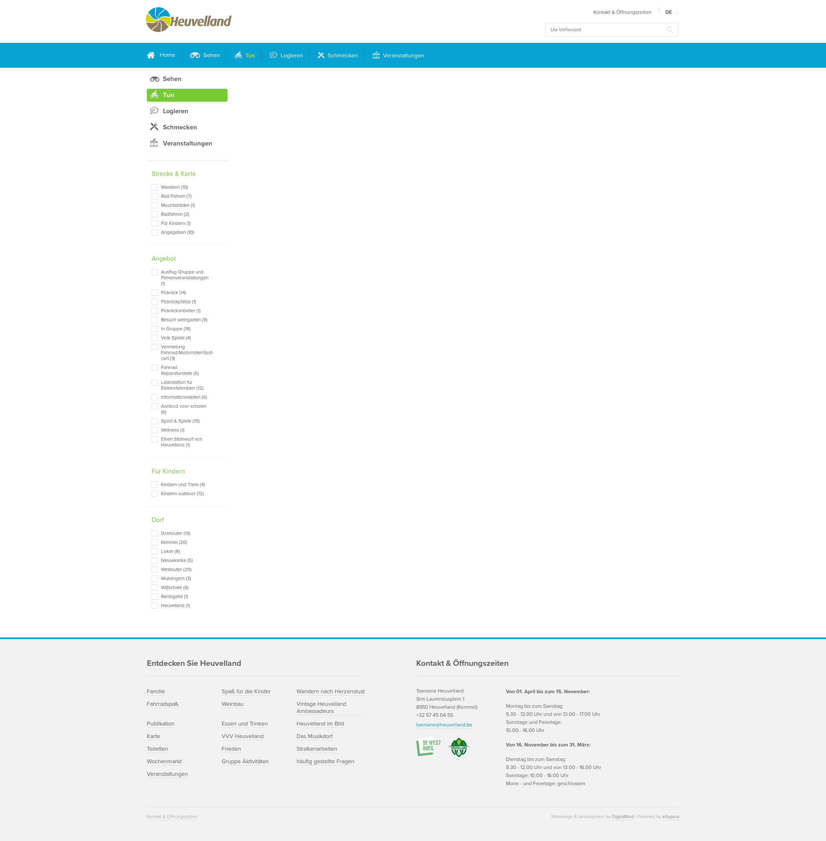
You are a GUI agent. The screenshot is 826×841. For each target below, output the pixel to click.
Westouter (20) (176, 569)
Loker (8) (170, 551)
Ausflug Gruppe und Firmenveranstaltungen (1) (184, 277)
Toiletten (157, 748)
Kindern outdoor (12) (182, 493)
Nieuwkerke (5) (177, 560)
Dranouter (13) (175, 533)
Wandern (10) (174, 187)
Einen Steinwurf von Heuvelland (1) (181, 442)
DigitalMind (623, 816)
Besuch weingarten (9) (184, 320)
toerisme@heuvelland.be (444, 725)
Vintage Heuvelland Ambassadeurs (321, 707)
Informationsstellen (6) (184, 397)
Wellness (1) (173, 430)
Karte (153, 736)
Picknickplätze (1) (178, 302)
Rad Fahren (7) (176, 196)
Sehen (211, 55)
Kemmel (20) (174, 542)
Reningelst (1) (174, 596)
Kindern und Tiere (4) (183, 484)
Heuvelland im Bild (320, 723)
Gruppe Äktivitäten (245, 761)
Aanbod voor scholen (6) (183, 409)
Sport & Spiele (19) (180, 421)
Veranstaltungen (402, 55)
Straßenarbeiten (317, 748)
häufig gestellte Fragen (325, 761)
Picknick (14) (173, 292)
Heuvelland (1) (175, 605)
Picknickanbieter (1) (181, 311)
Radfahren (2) (175, 214)
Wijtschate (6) (175, 587)
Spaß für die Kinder (246, 691)
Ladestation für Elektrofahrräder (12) (182, 385)
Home (167, 54)
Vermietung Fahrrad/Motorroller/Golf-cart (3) (184, 352)
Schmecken (342, 55)
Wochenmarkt (164, 761)
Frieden (231, 748)
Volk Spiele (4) (176, 338)
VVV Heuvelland (243, 736)
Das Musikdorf (315, 736)
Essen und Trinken (245, 723)
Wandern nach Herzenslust (331, 691)
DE (668, 12)
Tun (249, 55)
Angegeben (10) (177, 232)
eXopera (670, 816)
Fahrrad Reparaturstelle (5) (180, 370)
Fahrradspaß (162, 703)
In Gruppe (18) (176, 329)
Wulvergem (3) (176, 578)
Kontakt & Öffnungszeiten (622, 12)
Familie (156, 691)
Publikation (161, 723)
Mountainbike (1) (178, 205)
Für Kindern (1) (176, 223)
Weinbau (233, 703)
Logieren (291, 55)
